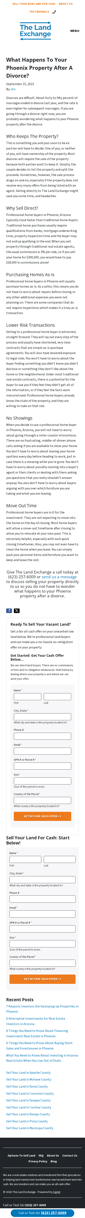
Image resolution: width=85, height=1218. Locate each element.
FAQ (41, 1156)
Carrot (56, 1192)
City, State (21, 711)
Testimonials (39, 12)
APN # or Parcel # (25, 760)
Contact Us (69, 1156)
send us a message (59, 576)
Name (18, 690)
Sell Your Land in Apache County (28, 1072)
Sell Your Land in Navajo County (28, 1114)
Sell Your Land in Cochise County (28, 1107)
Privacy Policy (37, 1161)
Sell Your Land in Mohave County (28, 1079)
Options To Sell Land (21, 1156)
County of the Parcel (27, 794)
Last (46, 703)
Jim (12, 89)
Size (17, 775)
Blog (54, 1161)
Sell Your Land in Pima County (27, 1121)
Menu (74, 31)
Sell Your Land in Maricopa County (29, 1128)
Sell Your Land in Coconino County (30, 1093)
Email (18, 745)
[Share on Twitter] (17, 610)
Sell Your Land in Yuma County (27, 1086)
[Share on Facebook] (9, 610)
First (16, 703)
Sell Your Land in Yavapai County (28, 1100)
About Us (66, 4)
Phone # (19, 730)
